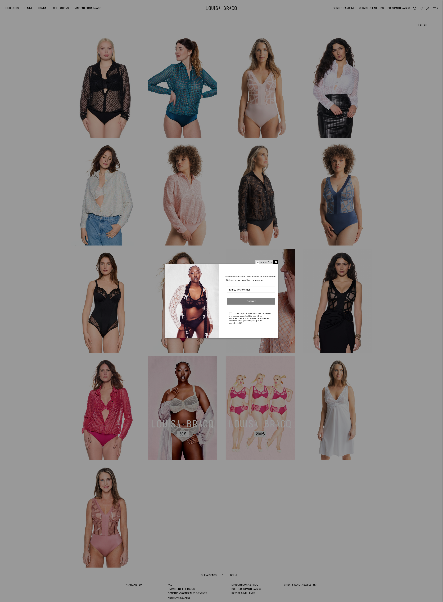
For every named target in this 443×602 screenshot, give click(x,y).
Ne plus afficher (266, 262)
